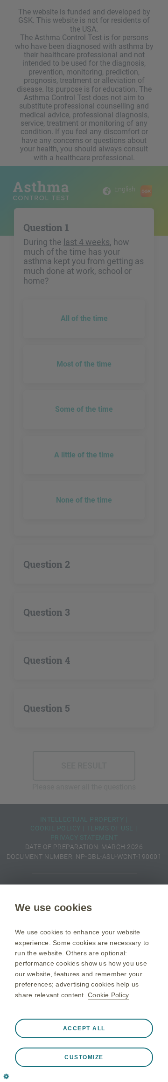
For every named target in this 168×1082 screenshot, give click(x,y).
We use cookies (53, 907)
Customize (84, 1057)
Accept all (84, 1028)
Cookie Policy (108, 995)
